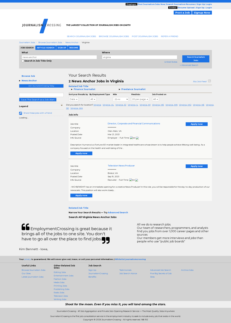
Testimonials (125, 270)
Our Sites (26, 273)
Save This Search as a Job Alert (38, 99)
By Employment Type (99, 94)
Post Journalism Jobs (145, 36)
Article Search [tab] (45, 48)
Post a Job (182, 12)
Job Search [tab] (27, 48)
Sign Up (92, 270)
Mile (115, 94)
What (25, 52)
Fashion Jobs (60, 279)
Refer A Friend (169, 36)
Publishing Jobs (61, 289)
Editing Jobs (60, 272)
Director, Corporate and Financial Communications (134, 123)
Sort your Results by (78, 94)
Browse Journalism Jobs (114, 36)
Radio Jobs (59, 292)
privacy (27, 259)
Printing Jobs (60, 285)
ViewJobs (135, 94)
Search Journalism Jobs (81, 36)
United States (170, 62)
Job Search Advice (128, 273)
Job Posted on (159, 94)
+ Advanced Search (189, 65)
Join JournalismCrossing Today (41, 86)
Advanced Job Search (160, 270)
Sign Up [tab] (62, 48)
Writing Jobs (60, 299)
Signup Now (202, 12)
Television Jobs (61, 296)
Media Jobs (59, 282)
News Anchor (71, 42)
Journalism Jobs (27, 42)
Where (106, 52)
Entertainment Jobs (63, 275)
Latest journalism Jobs (32, 276)
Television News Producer (121, 165)
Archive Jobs (187, 270)
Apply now (197, 124)
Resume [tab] (73, 48)
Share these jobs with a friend (38, 113)
